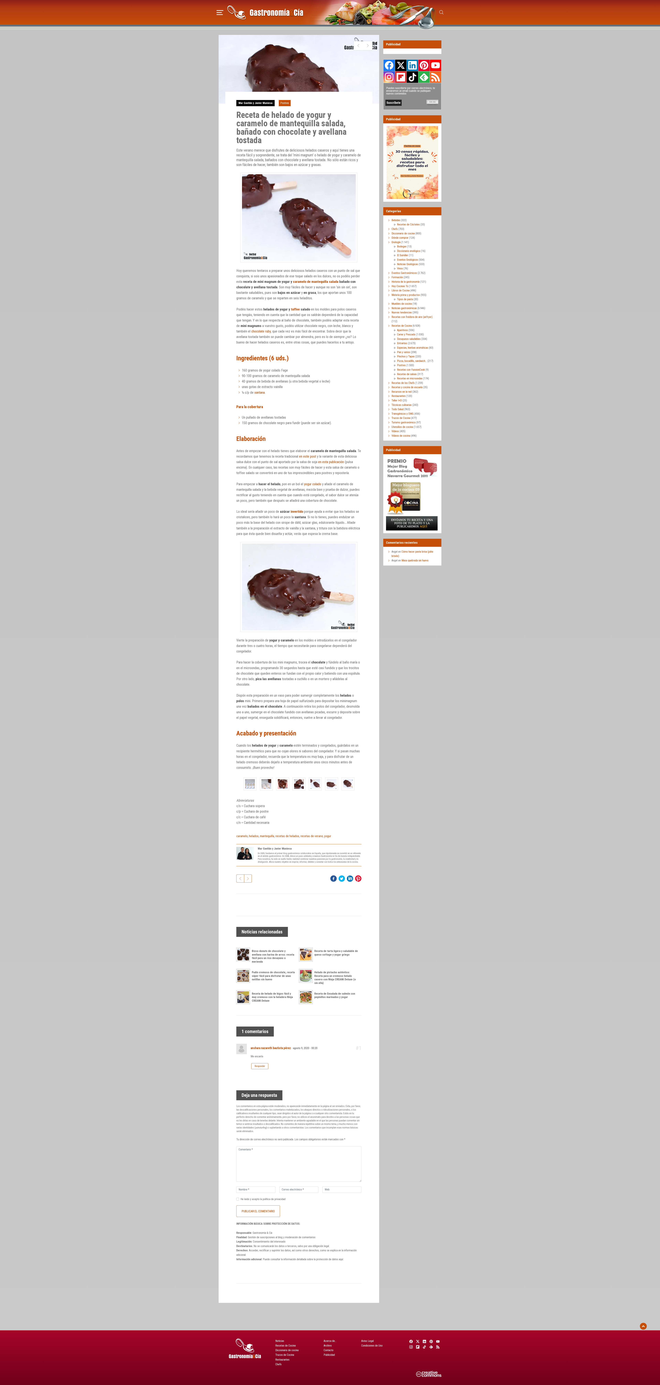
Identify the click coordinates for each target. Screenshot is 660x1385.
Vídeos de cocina (401, 435)
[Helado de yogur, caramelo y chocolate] (250, 784)
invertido (297, 511)
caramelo (242, 836)
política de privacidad (274, 1199)
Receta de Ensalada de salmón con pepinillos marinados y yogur (334, 995)
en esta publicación (331, 462)
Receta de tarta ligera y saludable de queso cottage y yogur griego (336, 952)
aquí (341, 1259)
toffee (295, 309)
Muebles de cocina (402, 303)
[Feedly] (431, 1347)
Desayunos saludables (409, 339)
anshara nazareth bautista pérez (271, 1048)
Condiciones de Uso (372, 1345)
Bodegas (401, 246)
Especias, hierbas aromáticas (412, 347)
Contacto (328, 1350)
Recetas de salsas (407, 374)
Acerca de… (330, 1341)
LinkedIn (412, 65)
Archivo (328, 1345)
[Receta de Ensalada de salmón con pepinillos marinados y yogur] (306, 997)
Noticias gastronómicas (404, 308)
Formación (397, 277)
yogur (327, 836)
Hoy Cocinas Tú (400, 286)
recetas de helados (287, 836)
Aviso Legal (367, 1341)
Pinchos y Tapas (406, 356)
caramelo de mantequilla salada (315, 282)
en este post (307, 456)
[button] (220, 12)
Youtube (435, 65)
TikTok (412, 77)
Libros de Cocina (401, 290)
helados (254, 836)
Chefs (395, 229)
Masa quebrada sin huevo (415, 560)
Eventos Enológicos (407, 259)
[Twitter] (417, 1341)
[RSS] (438, 1347)
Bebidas (396, 220)
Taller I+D (397, 400)
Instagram (389, 77)
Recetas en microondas (409, 378)
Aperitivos (402, 330)
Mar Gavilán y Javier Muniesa (255, 103)
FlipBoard (400, 77)
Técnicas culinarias (402, 405)
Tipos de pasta (405, 299)
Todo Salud (398, 409)
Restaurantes (399, 396)
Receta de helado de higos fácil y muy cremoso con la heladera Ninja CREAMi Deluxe (272, 997)
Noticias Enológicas (407, 264)
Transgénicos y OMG (403, 413)
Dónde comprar (400, 237)
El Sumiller (402, 255)
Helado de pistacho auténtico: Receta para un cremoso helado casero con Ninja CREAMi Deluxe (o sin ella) (335, 978)
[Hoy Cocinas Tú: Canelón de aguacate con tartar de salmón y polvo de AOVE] (358, 45)
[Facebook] (411, 1341)
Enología (396, 242)
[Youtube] (438, 1341)
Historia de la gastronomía (406, 281)
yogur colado (312, 484)
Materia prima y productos (406, 295)
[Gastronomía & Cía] (265, 12)
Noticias (279, 1341)
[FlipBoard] (417, 1347)
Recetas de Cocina (402, 325)
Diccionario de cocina (403, 233)
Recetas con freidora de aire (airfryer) (412, 317)
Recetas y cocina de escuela (407, 387)
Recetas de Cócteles (408, 224)
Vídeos (395, 431)
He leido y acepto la (262, 1199)
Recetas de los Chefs (403, 383)
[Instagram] (411, 1347)
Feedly (424, 77)
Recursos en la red (402, 391)
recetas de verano (311, 836)
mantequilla (267, 836)
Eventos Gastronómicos (404, 273)
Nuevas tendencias (402, 312)
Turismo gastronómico (404, 422)
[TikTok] (424, 1347)
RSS (435, 77)
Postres (284, 103)
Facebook (389, 65)
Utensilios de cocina (402, 427)
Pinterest (424, 65)
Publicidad (329, 1354)
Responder (260, 1066)
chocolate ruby (261, 331)
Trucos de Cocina (401, 418)
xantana (259, 392)
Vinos (400, 268)
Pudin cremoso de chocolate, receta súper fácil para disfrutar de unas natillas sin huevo (273, 976)
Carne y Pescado (406, 334)
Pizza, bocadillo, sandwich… (412, 361)
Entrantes (402, 343)
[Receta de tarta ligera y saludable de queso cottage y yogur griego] (306, 954)
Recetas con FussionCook (411, 369)
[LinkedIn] (424, 1341)
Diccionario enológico (408, 251)
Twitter (400, 65)
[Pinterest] (431, 1341)
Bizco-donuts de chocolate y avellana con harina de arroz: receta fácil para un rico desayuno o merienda (273, 956)
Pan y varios (403, 352)
